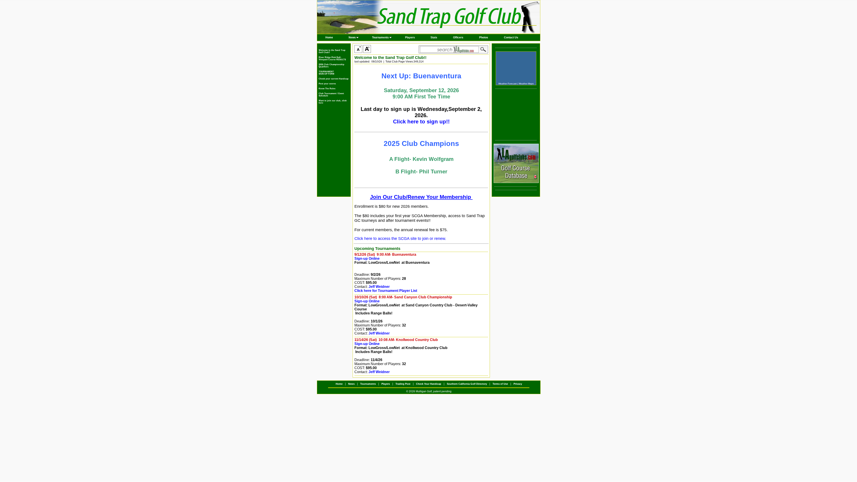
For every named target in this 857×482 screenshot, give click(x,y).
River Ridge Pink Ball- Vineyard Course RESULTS (332, 58)
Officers (458, 37)
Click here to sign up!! (421, 121)
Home (329, 37)
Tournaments (380, 37)
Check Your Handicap (428, 383)
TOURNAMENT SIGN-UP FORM (326, 73)
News (352, 37)
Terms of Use (500, 383)
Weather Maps (526, 83)
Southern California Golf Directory (467, 383)
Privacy (518, 383)
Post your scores (327, 84)
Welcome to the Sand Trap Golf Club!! (332, 51)
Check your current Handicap (334, 79)
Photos (483, 37)
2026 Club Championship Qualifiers (331, 65)
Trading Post (402, 383)
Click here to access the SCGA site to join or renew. (400, 238)
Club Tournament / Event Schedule (331, 94)
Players (410, 37)
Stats (434, 37)
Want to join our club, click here (333, 102)
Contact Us (511, 37)
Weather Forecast (507, 83)
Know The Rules (327, 88)
